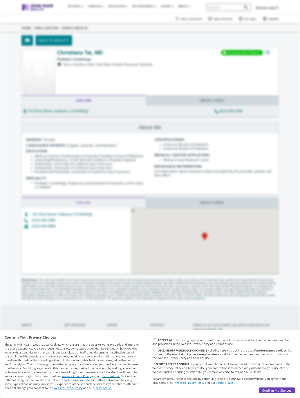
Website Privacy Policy (76, 376)
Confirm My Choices (276, 390)
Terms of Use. (111, 376)
